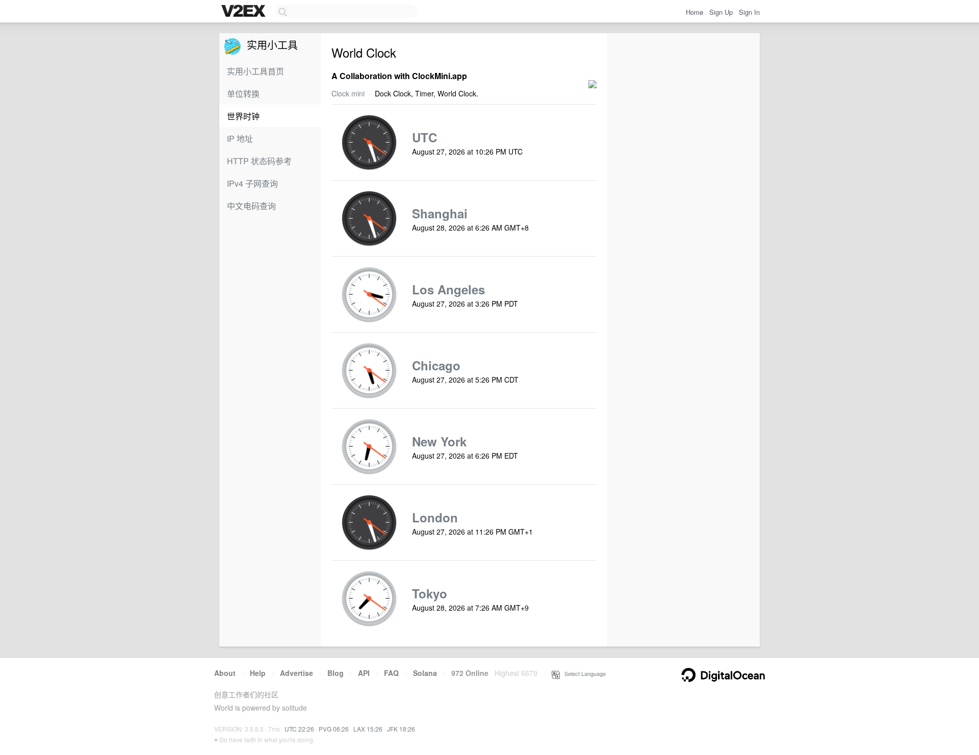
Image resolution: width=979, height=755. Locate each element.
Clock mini (348, 93)
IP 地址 (240, 138)
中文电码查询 (251, 206)
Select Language (583, 673)
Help (258, 673)
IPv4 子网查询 (252, 183)
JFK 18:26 (401, 728)
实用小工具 (269, 44)
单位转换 (243, 93)
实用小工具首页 (255, 71)
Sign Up (721, 12)
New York (439, 441)
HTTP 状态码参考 (259, 161)
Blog (335, 673)
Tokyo (429, 593)
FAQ (391, 673)
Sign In (749, 12)
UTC (424, 137)
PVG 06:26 (334, 728)
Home (694, 12)
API (364, 673)
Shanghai (440, 213)
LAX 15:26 (367, 728)
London (435, 517)
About (225, 673)
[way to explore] (244, 11)
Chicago (436, 365)
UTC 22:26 (299, 728)
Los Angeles (448, 289)
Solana (425, 673)
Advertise (296, 673)
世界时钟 (243, 116)
